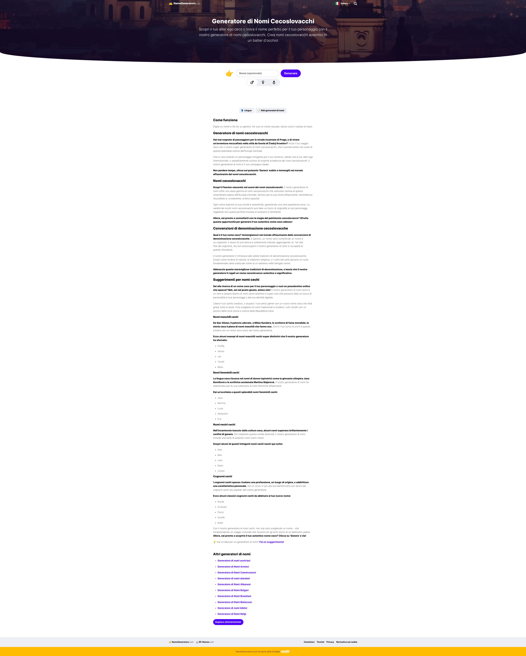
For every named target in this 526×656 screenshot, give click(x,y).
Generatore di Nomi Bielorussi (235, 602)
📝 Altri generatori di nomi (270, 110)
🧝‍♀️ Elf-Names (205, 642)
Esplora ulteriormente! (228, 622)
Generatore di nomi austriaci (234, 560)
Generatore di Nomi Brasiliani (234, 596)
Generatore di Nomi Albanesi (234, 584)
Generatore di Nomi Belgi (232, 614)
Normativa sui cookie (346, 642)
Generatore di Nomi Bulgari (233, 590)
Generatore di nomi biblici (232, 608)
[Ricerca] (355, 3)
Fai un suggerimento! (271, 542)
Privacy (330, 642)
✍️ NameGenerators (181, 642)
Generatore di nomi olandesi (234, 578)
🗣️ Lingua (246, 110)
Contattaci (309, 642)
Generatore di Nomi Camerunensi (237, 572)
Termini (320, 642)
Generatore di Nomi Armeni (233, 566)
